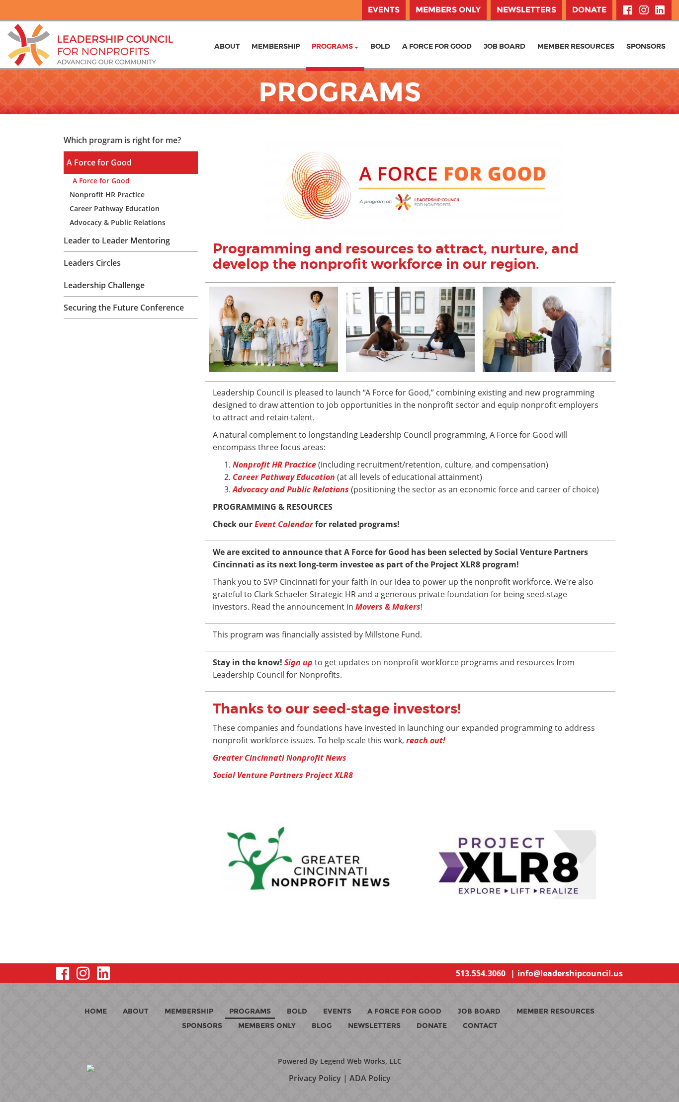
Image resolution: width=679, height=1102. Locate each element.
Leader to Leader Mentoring (117, 240)
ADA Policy (370, 1078)
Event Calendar (284, 524)
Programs (333, 46)
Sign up (298, 662)
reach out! (425, 740)
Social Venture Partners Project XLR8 (283, 775)
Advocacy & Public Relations (118, 222)
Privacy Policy (315, 1078)
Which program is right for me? (122, 140)
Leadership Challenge (104, 285)
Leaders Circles (92, 262)
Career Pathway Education (115, 208)
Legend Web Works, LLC (361, 1061)
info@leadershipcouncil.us (570, 973)
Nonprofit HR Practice (107, 194)
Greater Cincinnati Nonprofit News (279, 757)
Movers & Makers (388, 606)
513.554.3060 (481, 973)
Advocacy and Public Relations (291, 489)
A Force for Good (99, 162)
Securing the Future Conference (124, 307)
